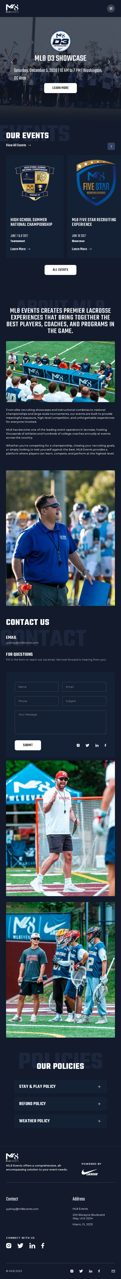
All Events (60, 270)
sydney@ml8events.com (22, 642)
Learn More (60, 89)
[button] (111, 8)
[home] (18, 8)
